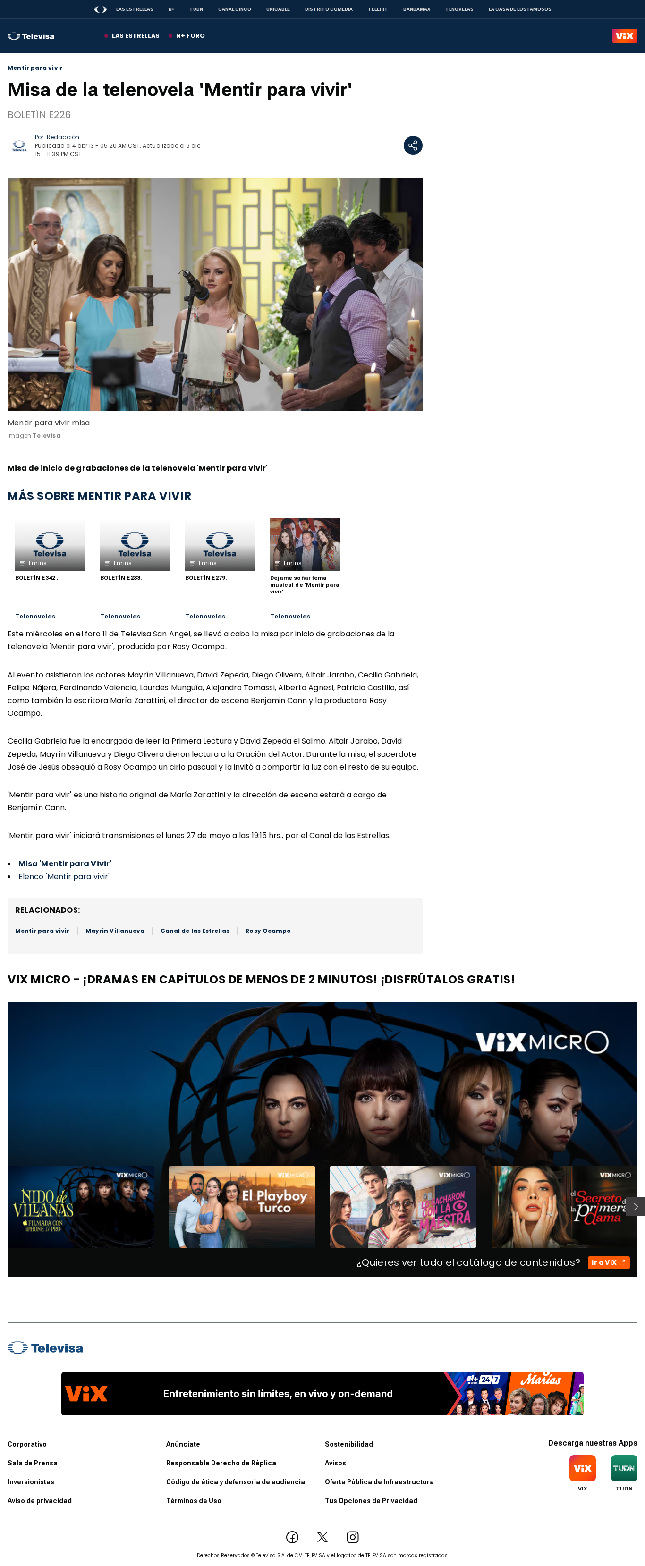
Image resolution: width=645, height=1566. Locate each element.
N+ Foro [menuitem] (190, 36)
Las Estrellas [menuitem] (136, 36)
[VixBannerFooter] (322, 1393)
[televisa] (31, 36)
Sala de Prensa (33, 1463)
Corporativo (27, 1444)
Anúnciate (183, 1444)
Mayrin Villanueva (114, 931)
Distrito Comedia (329, 9)
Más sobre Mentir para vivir (99, 496)
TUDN (196, 9)
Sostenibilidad (349, 1444)
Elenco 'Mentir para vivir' (64, 876)
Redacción (63, 137)
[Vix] (624, 36)
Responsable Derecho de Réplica (221, 1463)
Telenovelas (35, 616)
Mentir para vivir (35, 68)
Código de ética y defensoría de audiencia (235, 1482)
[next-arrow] (635, 1206)
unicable (278, 9)
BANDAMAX (416, 9)
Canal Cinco (234, 9)
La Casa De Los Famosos (520, 9)
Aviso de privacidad (40, 1501)
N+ (171, 9)
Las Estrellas (134, 9)
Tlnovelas (459, 9)
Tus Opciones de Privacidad (371, 1501)
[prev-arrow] (1, 1206)
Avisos (335, 1463)
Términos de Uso (193, 1501)
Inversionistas (31, 1482)
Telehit (378, 9)
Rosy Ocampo (268, 931)
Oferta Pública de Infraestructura (379, 1482)
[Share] (413, 145)
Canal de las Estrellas (195, 931)
